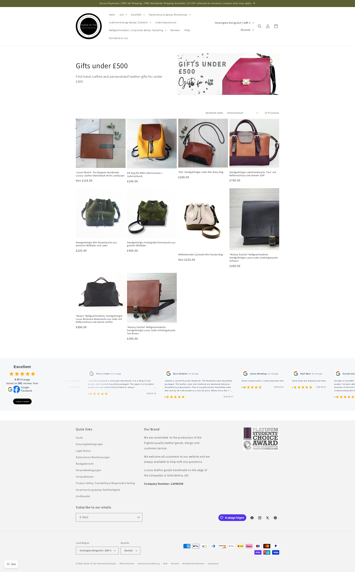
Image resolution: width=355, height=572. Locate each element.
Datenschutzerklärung (149, 563)
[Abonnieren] (138, 517)
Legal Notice (83, 450)
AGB (165, 563)
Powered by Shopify (106, 563)
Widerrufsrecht (127, 563)
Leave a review (22, 401)
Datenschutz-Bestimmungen (93, 457)
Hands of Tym (90, 563)
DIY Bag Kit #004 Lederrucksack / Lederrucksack (145, 175)
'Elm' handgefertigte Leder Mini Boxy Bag (201, 172)
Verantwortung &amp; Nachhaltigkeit (98, 489)
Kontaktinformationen (193, 563)
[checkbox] (11, 373)
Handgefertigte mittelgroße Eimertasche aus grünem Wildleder (151, 244)
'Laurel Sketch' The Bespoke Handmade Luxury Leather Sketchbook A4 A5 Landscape (100, 174)
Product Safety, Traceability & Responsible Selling (105, 483)
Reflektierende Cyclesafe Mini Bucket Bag (200, 254)
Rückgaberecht (85, 463)
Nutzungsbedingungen (89, 444)
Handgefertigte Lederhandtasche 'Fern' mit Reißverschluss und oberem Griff (252, 174)
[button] (123, 14)
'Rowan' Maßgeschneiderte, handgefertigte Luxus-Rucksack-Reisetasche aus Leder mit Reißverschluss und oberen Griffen (99, 319)
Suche (79, 437)
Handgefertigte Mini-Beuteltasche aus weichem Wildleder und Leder (96, 244)
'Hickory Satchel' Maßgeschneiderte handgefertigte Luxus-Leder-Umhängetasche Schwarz (253, 257)
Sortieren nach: (214, 112)
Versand (175, 563)
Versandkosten (85, 476)
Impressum (213, 563)
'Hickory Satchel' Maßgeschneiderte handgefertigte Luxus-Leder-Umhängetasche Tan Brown (151, 330)
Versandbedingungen (88, 470)
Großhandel (83, 496)
